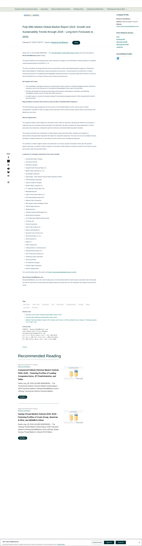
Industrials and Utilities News (95, 9)
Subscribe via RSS (121, 42)
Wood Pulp (34, 307)
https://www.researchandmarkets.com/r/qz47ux (62, 272)
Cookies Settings (97, 542)
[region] (71, 542)
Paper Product (26, 304)
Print (117, 37)
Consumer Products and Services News (26, 9)
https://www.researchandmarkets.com (127, 26)
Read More (23, 397)
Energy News (44, 9)
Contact (24, 347)
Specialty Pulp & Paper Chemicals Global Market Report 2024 (43, 315)
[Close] (139, 542)
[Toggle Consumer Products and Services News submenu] (39, 9)
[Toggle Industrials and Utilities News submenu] (105, 9)
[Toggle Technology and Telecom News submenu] (126, 9)
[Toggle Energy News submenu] (50, 9)
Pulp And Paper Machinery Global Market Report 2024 (41, 317)
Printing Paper (45, 304)
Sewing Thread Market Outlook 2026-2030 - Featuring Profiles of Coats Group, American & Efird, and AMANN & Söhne (38, 417)
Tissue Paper (26, 307)
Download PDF (120, 39)
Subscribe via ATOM (122, 44)
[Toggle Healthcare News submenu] (85, 9)
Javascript (119, 47)
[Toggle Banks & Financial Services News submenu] (72, 9)
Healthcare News (78, 9)
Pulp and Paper (60, 304)
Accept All (121, 542)
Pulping (88, 304)
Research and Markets (59, 42)
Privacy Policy (61, 544)
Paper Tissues (36, 304)
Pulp (53, 304)
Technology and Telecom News (116, 9)
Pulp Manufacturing (71, 304)
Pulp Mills (81, 304)
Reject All (109, 542)
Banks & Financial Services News (60, 9)
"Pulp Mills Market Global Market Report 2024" (65, 53)
